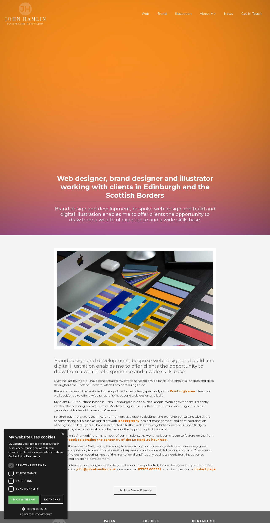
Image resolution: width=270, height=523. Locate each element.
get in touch (251, 14)
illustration (183, 14)
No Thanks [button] (52, 499)
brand (162, 14)
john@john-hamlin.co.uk (96, 469)
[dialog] (36, 474)
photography (128, 421)
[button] (35, 509)
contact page (205, 469)
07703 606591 (149, 469)
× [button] (62, 434)
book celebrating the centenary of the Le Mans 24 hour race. (118, 440)
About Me (208, 14)
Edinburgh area (182, 391)
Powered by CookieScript (36, 514)
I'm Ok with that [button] (23, 499)
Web (145, 14)
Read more (33, 456)
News (228, 14)
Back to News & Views (135, 490)
